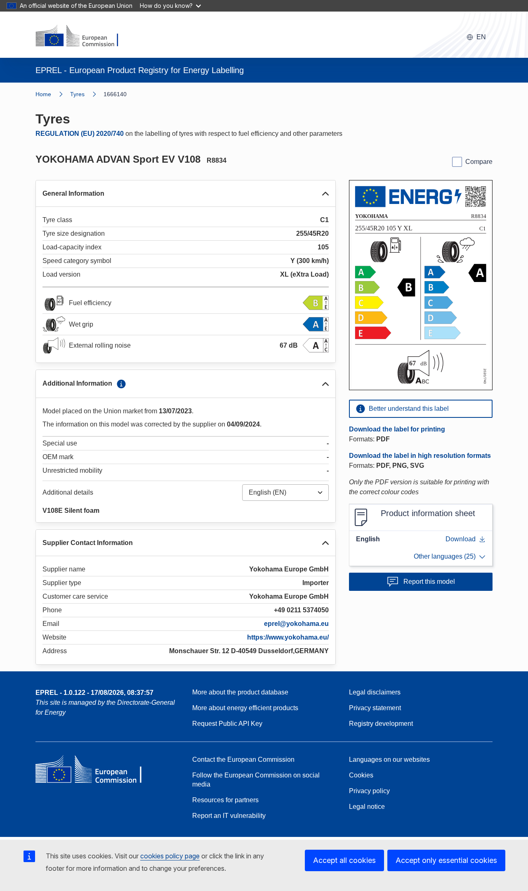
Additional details (67, 492)
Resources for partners (225, 799)
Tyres (77, 94)
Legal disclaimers (375, 692)
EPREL (94, 692)
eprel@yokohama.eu (296, 623)
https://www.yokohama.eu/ (288, 637)
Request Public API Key (227, 723)
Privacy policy (369, 790)
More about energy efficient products (245, 707)
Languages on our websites (389, 759)
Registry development (381, 723)
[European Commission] (82, 36)
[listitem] (87, 94)
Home (43, 94)
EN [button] (481, 36)
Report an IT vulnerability (229, 815)
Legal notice (367, 806)
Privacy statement (375, 707)
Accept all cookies (344, 860)
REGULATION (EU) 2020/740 (79, 133)
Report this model (429, 581)
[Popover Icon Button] (121, 384)
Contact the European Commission (243, 759)
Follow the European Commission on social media (256, 780)
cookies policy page (170, 856)
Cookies (361, 775)
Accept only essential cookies (446, 860)
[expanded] (325, 193)
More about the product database (240, 692)
